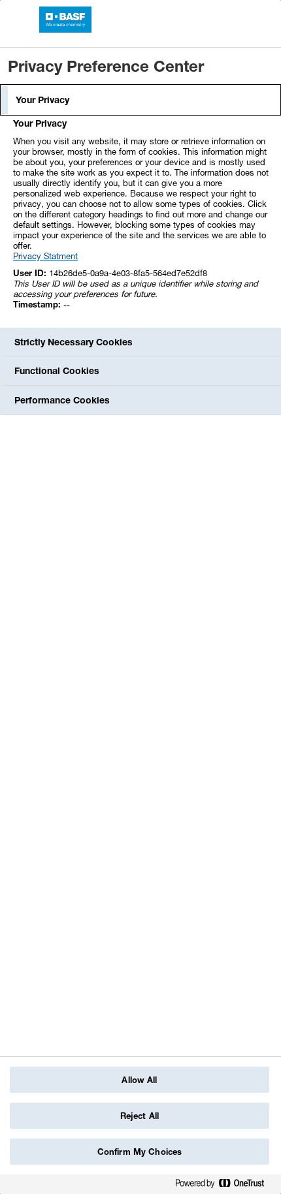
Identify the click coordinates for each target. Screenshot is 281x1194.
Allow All (139, 1080)
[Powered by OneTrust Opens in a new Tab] (224, 1186)
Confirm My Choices (139, 1151)
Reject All (139, 1115)
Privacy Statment (45, 256)
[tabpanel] (142, 221)
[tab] (140, 100)
